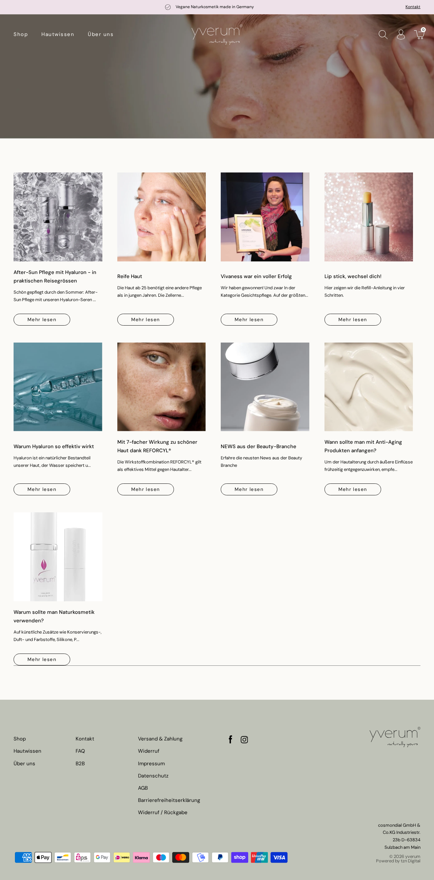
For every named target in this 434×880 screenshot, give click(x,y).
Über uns (101, 34)
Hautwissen (57, 34)
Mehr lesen (41, 319)
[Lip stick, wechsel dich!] (368, 216)
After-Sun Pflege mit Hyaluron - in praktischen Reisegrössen (55, 276)
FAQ (80, 751)
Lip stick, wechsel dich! (352, 276)
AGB (143, 788)
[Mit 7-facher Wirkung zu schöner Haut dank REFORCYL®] (161, 387)
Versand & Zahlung (160, 738)
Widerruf (148, 751)
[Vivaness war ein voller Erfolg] (265, 216)
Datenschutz (153, 775)
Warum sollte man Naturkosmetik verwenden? (54, 616)
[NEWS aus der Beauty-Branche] (265, 387)
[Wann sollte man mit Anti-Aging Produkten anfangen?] (368, 387)
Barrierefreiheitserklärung (169, 800)
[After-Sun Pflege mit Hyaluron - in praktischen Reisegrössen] (58, 216)
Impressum (151, 763)
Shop (21, 34)
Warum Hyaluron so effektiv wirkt (54, 446)
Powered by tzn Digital (398, 861)
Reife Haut (129, 276)
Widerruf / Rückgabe (163, 812)
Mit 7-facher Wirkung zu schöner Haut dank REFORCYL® (157, 446)
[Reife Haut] (161, 216)
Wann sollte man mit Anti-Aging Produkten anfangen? (363, 446)
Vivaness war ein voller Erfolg (256, 276)
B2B (80, 763)
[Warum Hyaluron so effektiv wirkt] (58, 387)
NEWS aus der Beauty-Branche (258, 446)
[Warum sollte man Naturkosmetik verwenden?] (58, 556)
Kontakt (413, 7)
